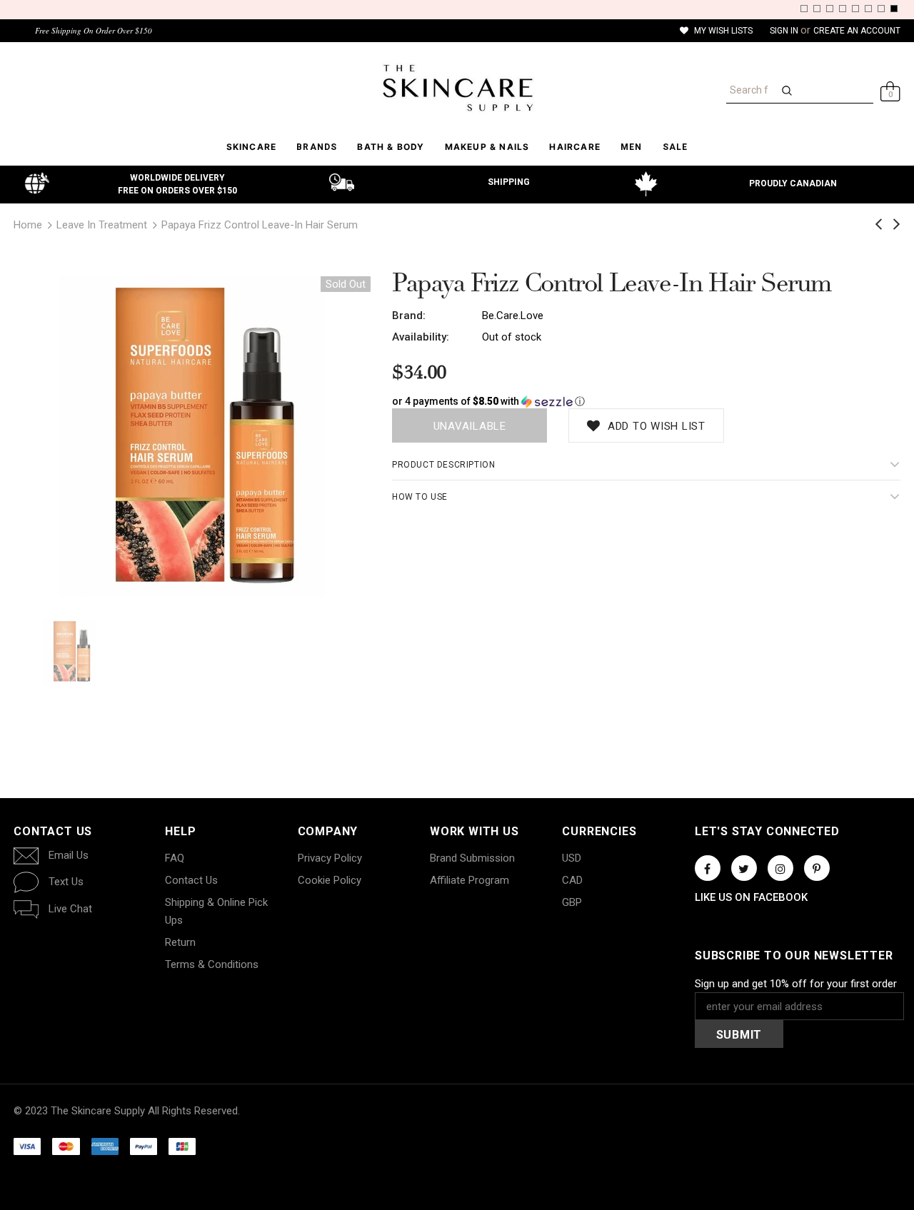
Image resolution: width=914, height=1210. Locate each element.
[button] (646, 401)
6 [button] (868, 8)
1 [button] (804, 8)
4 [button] (842, 8)
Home (28, 224)
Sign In (785, 31)
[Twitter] (744, 868)
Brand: (409, 315)
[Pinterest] (817, 868)
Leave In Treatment (101, 224)
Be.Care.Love (512, 315)
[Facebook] (707, 868)
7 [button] (881, 8)
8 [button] (894, 8)
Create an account (856, 31)
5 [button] (855, 8)
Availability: (420, 337)
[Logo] (457, 88)
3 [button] (829, 8)
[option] (192, 437)
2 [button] (816, 8)
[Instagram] (780, 868)
